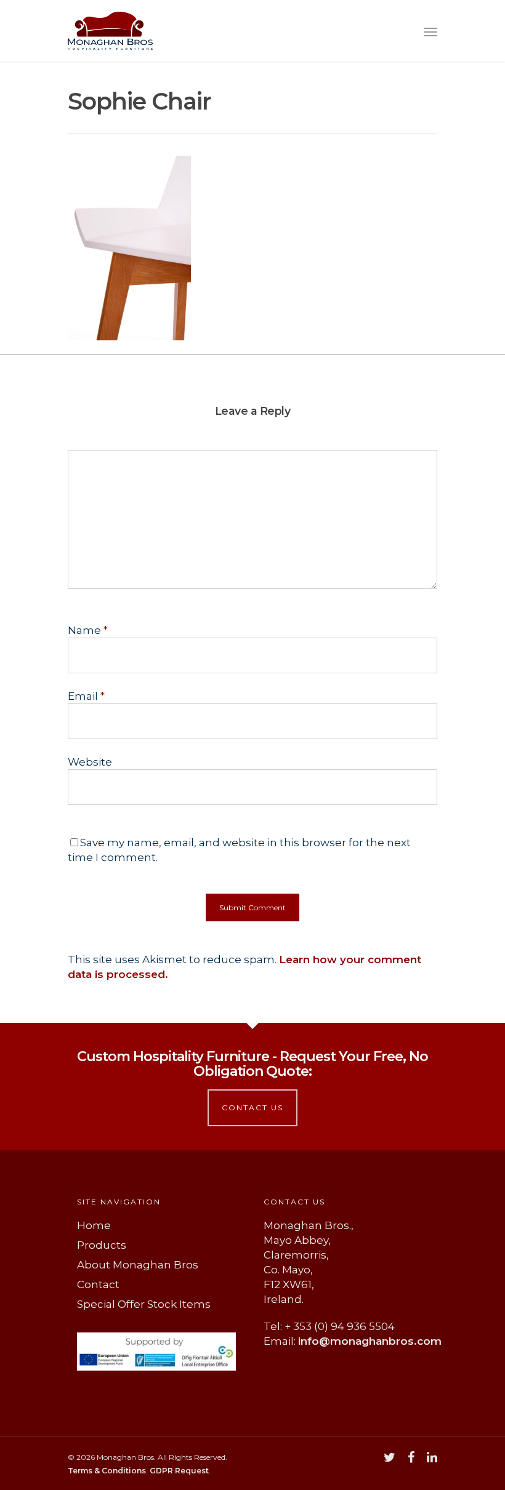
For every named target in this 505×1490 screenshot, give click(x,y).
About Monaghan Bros (137, 1265)
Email (86, 696)
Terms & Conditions (107, 1470)
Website (90, 762)
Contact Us (252, 1107)
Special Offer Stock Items (144, 1304)
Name (88, 630)
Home (94, 1225)
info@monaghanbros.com (370, 1341)
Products (101, 1245)
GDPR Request (179, 1470)
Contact (98, 1284)
